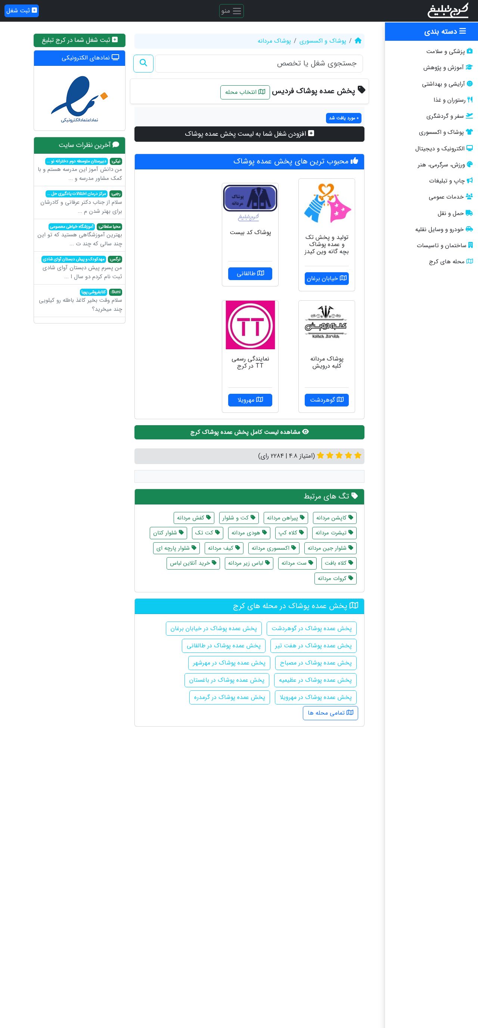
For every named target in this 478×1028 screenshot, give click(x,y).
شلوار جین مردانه (328, 548)
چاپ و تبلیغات (447, 181)
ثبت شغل (19, 10)
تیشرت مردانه (332, 532)
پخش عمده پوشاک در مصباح (316, 663)
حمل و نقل (451, 213)
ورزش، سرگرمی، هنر (441, 164)
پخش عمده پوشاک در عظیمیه (315, 680)
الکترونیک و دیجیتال (440, 148)
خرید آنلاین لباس (191, 563)
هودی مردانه (247, 532)
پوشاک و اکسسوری (441, 132)
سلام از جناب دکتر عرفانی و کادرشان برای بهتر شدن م (81, 203)
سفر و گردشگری (445, 116)
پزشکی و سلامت (445, 51)
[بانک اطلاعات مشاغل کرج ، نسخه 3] (449, 11)
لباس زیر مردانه (246, 563)
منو (226, 10)
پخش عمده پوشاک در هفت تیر (313, 645)
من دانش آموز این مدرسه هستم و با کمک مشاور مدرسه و (80, 170)
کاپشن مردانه (332, 517)
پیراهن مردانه (283, 517)
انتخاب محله (241, 92)
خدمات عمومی (446, 197)
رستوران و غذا (450, 100)
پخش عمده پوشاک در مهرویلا (316, 697)
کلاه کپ (289, 532)
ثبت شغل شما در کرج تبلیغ (77, 40)
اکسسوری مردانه (271, 548)
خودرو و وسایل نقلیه (439, 229)
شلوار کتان (166, 532)
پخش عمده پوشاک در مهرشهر (229, 663)
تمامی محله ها (327, 713)
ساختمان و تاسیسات (441, 245)
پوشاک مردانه (274, 41)
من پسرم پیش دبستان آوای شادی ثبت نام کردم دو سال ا (82, 268)
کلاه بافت (336, 563)
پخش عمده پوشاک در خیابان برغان (214, 628)
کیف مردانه (221, 548)
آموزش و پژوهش (443, 67)
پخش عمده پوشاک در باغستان (226, 680)
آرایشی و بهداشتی (443, 84)
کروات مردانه (333, 578)
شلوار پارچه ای (174, 548)
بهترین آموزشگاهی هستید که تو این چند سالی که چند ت (80, 236)
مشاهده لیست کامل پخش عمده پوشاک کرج (246, 432)
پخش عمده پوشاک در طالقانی (224, 645)
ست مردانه (295, 563)
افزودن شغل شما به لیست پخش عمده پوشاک (246, 134)
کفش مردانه (191, 517)
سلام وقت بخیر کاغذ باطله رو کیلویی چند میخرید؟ (80, 301)
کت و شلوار (237, 517)
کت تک (205, 532)
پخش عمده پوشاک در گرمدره (229, 697)
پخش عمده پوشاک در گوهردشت (311, 628)
